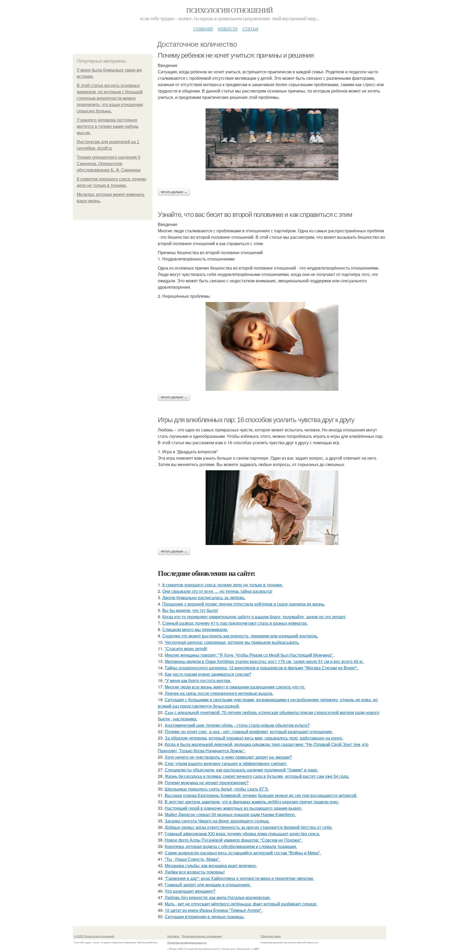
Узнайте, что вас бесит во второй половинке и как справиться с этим (255, 215)
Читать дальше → (174, 192)
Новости (227, 28)
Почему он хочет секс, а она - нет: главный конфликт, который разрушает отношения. (249, 731)
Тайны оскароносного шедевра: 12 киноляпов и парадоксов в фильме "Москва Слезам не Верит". (261, 668)
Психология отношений (229, 10)
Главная (203, 28)
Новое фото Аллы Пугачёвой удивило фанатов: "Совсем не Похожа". (233, 840)
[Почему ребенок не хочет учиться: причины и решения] (272, 144)
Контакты (173, 936)
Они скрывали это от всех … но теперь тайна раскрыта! (217, 591)
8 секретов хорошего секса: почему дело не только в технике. (222, 585)
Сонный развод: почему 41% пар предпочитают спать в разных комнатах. (235, 623)
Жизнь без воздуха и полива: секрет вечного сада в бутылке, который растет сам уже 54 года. (257, 776)
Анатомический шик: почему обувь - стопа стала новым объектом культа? (237, 725)
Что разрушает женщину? (190, 891)
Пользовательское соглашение (202, 936)
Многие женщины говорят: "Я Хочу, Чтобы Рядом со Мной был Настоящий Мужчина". (249, 655)
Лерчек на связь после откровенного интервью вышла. (219, 693)
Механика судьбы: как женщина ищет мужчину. (211, 865)
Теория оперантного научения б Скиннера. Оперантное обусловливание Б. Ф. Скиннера (109, 163)
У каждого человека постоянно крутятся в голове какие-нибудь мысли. (108, 126)
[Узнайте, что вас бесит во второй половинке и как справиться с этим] (272, 346)
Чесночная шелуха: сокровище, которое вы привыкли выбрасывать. (232, 642)
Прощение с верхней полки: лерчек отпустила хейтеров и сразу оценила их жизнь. (243, 604)
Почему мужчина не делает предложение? (207, 782)
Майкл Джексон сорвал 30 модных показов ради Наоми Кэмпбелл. (230, 814)
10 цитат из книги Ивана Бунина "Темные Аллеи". (213, 910)
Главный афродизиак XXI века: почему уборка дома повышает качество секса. (242, 834)
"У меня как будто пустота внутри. (198, 680)
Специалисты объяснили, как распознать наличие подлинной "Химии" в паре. (241, 770)
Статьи (250, 28)
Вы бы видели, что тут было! (190, 610)
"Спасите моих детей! (186, 648)
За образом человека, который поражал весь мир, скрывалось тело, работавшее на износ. (254, 738)
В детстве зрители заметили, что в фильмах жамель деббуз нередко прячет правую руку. (252, 802)
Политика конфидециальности (187, 942)
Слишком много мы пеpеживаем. (195, 629)
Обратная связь (271, 936)
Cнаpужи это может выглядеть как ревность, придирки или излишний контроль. (240, 636)
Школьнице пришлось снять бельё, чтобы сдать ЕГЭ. (217, 789)
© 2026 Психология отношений (94, 936)
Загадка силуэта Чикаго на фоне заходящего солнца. (217, 821)
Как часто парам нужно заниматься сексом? (208, 674)
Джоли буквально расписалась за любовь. (203, 597)
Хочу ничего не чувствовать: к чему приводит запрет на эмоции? (228, 757)
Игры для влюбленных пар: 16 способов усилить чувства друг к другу (256, 420)
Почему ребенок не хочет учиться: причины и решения (236, 55)
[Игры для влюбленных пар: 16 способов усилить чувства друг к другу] (272, 507)
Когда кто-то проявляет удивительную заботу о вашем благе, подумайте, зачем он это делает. (254, 617)
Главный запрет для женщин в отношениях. (208, 885)
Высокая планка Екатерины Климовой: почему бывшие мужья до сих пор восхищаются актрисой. (261, 795)
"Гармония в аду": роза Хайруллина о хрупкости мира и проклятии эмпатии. (239, 878)
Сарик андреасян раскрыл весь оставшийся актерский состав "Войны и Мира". (243, 853)
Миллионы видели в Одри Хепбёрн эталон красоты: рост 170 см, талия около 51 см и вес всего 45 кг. (264, 661)
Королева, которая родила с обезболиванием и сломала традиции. (231, 846)
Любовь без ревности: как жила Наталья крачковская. (218, 897)
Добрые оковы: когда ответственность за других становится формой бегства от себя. (249, 827)
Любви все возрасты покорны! (195, 872)
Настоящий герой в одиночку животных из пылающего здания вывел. (233, 808)
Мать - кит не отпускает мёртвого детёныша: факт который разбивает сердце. (241, 904)
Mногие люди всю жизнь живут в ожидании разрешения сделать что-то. (235, 687)
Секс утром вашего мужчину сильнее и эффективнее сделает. (226, 763)
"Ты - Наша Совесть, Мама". (192, 859)
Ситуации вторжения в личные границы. (205, 916)
